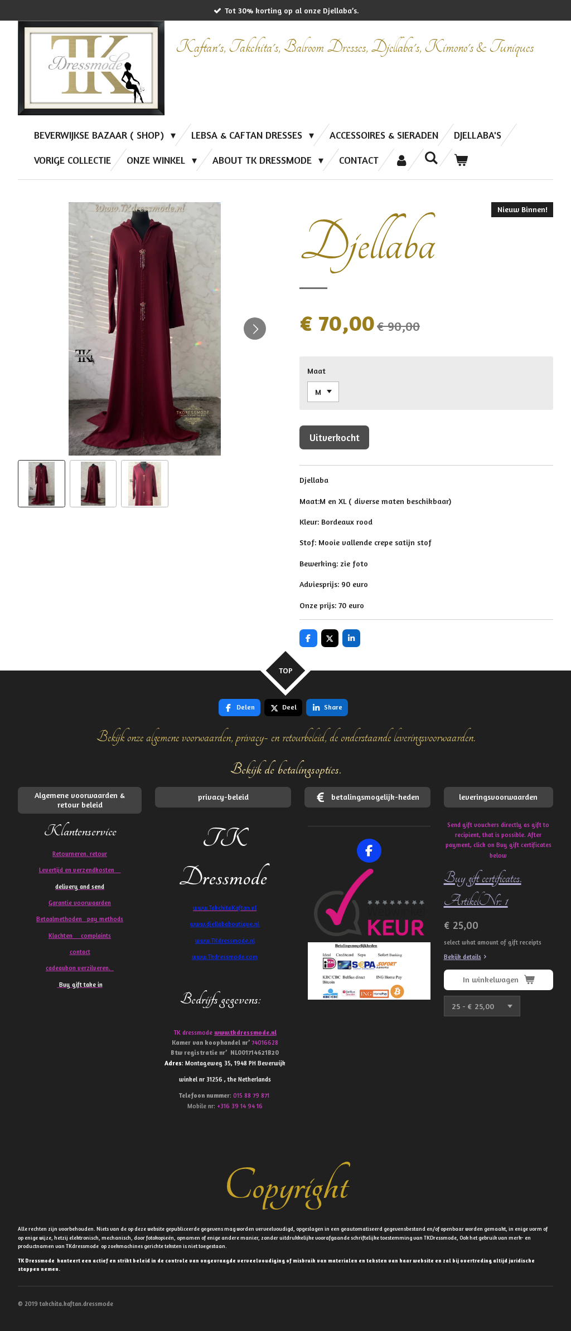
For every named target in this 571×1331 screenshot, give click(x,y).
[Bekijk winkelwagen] (461, 160)
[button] (41, 483)
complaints (96, 935)
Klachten (80, 935)
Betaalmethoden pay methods (79, 919)
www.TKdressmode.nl (225, 941)
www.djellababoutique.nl (224, 924)
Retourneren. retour (79, 854)
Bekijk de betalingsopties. (285, 769)
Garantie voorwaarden (80, 903)
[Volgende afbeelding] (255, 328)
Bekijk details (462, 957)
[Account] (401, 160)
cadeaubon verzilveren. (80, 968)
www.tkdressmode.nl (245, 1032)
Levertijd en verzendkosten (80, 870)
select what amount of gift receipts (492, 942)
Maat (316, 370)
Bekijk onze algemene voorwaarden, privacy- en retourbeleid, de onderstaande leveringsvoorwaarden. (285, 737)
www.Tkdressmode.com (225, 957)
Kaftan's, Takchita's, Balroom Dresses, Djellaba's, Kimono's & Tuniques (355, 47)
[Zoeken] (431, 158)
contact (80, 952)
